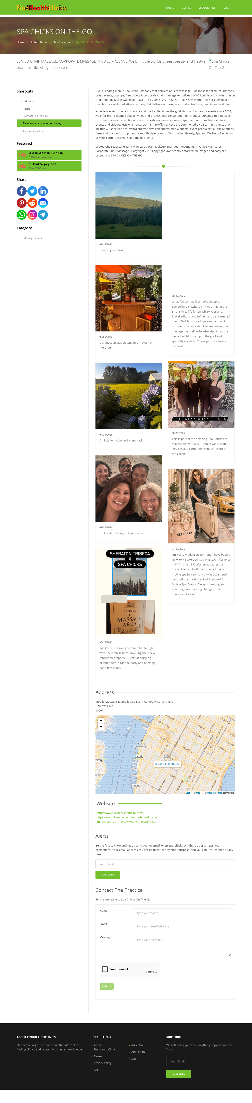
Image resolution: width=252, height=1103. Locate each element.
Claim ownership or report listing (42, 123)
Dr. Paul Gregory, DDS (42, 164)
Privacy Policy (102, 1063)
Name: (104, 910)
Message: (106, 937)
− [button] (101, 726)
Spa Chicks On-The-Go (167, 764)
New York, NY (61, 42)
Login (227, 7)
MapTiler (200, 792)
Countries (208, 7)
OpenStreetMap (214, 792)
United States (38, 42)
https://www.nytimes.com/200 (136, 822)
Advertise (137, 1045)
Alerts (26, 108)
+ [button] (101, 720)
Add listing (138, 1052)
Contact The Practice (35, 116)
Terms (98, 1056)
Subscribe (108, 874)
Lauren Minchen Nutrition (46, 153)
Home (170, 7)
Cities (187, 7)
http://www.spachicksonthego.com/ (119, 813)
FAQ (96, 1070)
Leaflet (189, 792)
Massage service (33, 238)
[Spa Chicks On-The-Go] (166, 756)
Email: (104, 924)
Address (28, 101)
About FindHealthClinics (105, 1047)
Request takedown (34, 131)
